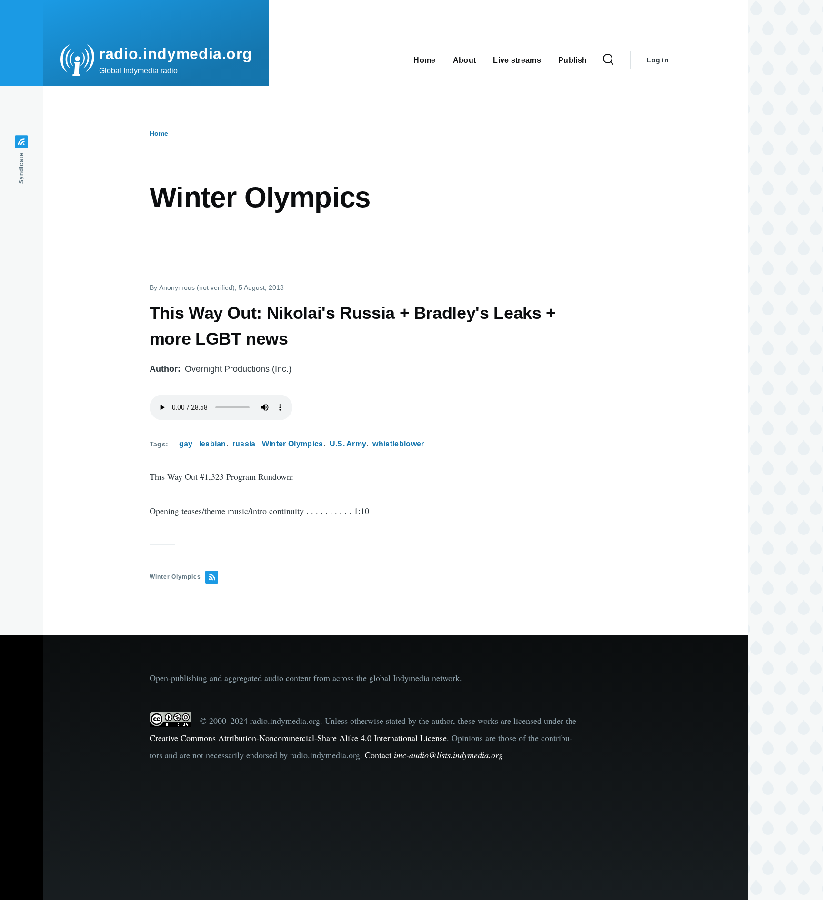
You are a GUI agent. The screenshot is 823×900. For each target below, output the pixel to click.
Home (159, 133)
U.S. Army (348, 444)
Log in (658, 60)
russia (244, 444)
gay (186, 444)
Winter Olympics (292, 444)
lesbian (212, 444)
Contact (434, 755)
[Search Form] (608, 60)
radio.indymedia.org (175, 53)
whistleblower (398, 444)
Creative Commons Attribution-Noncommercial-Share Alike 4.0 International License (298, 737)
